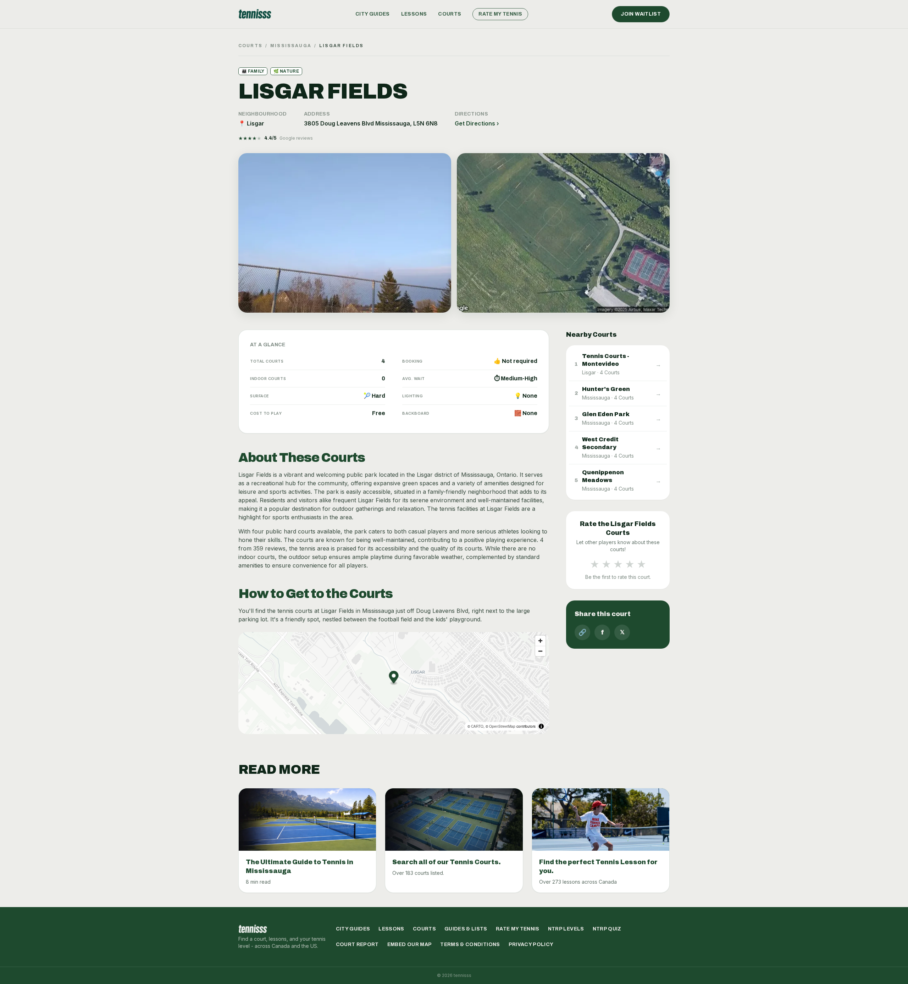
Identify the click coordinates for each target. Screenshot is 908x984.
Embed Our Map (409, 944)
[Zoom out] (540, 651)
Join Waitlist (641, 14)
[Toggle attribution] (541, 726)
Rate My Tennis (500, 14)
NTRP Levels (566, 929)
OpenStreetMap (502, 726)
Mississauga (290, 45)
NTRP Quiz (607, 929)
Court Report (357, 944)
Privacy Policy (531, 944)
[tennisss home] (255, 14)
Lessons (414, 14)
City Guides (372, 14)
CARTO (477, 726)
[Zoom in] (540, 641)
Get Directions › (477, 123)
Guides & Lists (465, 929)
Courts (449, 14)
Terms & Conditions (470, 944)
